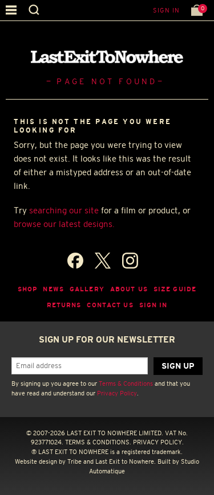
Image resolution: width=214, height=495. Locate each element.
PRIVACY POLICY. (158, 442)
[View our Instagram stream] (130, 261)
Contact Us (110, 305)
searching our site (64, 210)
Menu (11, 10)
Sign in (166, 10)
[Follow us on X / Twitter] (103, 261)
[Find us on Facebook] (75, 261)
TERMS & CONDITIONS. (98, 442)
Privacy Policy (117, 393)
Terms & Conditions (126, 383)
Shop (28, 289)
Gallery (87, 289)
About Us (129, 289)
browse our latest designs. (64, 224)
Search (34, 10)
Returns (64, 305)
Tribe (74, 461)
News (53, 289)
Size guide (175, 289)
